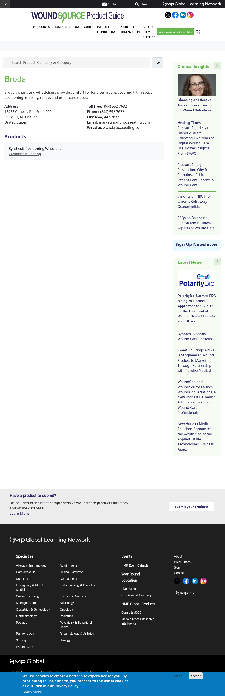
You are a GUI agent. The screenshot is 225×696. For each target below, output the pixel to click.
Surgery (21, 640)
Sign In (178, 567)
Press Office (182, 562)
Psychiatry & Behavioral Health (76, 625)
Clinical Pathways (71, 572)
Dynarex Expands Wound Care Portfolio (195, 336)
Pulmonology (25, 634)
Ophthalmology (26, 616)
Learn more (32, 692)
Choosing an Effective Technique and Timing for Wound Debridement (196, 105)
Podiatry (21, 623)
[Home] (77, 17)
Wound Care (24, 647)
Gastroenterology (27, 596)
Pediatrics (66, 616)
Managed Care (26, 603)
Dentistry (22, 579)
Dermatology (68, 579)
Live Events (129, 589)
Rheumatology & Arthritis (77, 634)
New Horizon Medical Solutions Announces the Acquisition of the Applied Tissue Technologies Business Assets (196, 436)
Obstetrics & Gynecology (33, 609)
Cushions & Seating (25, 153)
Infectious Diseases (73, 596)
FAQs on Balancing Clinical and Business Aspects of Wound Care (196, 223)
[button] (5, 4)
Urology (65, 640)
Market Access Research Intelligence (137, 621)
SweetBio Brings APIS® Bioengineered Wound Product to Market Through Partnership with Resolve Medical (196, 360)
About (178, 556)
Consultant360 (131, 612)
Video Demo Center (149, 32)
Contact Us (181, 573)
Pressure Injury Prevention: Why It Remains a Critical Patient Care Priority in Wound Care (196, 174)
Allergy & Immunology (31, 565)
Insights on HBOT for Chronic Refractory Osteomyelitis (194, 201)
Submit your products (191, 507)
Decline (176, 676)
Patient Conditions (106, 30)
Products (41, 27)
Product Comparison (130, 30)
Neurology (67, 603)
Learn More (19, 513)
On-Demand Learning (136, 595)
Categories (84, 27)
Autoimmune (68, 565)
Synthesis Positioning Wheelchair (36, 148)
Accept (196, 676)
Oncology (66, 609)
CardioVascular (26, 572)
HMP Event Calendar (135, 565)
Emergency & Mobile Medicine (30, 588)
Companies (62, 27)
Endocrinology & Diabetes (77, 585)
